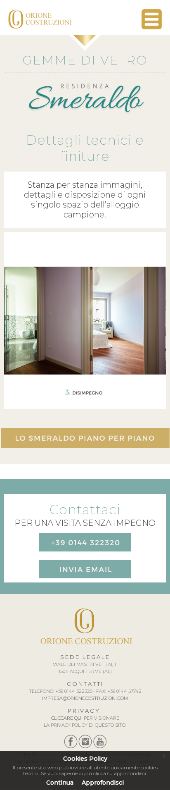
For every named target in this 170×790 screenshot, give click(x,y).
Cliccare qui (67, 718)
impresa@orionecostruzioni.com (85, 698)
